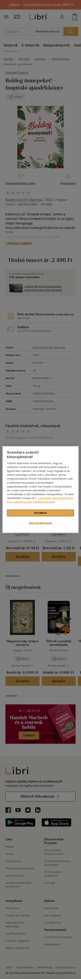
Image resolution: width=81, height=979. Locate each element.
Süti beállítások (40, 522)
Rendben (40, 512)
